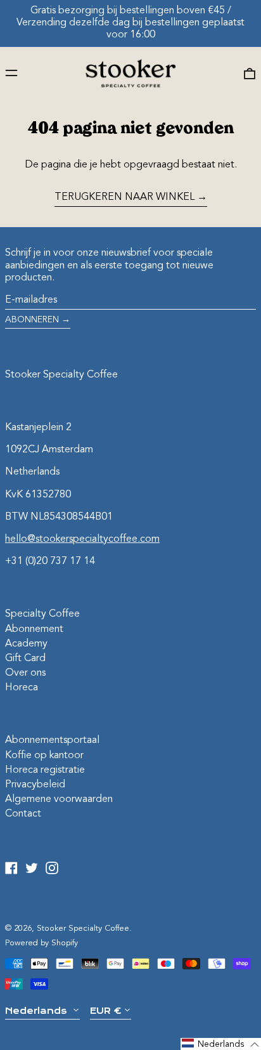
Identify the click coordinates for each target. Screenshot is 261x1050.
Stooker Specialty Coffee (61, 375)
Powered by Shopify (41, 943)
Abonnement (34, 629)
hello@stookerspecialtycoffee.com (82, 539)
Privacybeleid (35, 785)
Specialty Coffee (42, 614)
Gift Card (25, 658)
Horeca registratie (45, 770)
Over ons (25, 673)
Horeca (21, 688)
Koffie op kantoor (44, 756)
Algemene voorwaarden (59, 799)
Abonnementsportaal (52, 740)
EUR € (105, 1011)
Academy (26, 644)
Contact (23, 814)
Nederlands (37, 1011)
